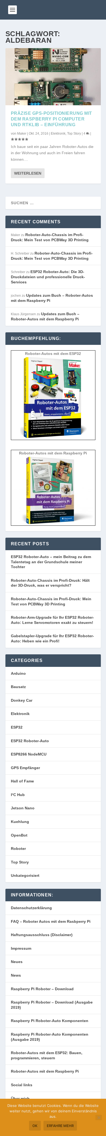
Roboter (18, 848)
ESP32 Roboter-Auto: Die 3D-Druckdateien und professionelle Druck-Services (48, 277)
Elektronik (58, 133)
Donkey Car (21, 700)
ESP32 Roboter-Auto (30, 741)
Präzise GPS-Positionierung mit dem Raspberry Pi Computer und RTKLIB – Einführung (51, 119)
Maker (21, 133)
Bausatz (18, 687)
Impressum (21, 948)
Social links (21, 1085)
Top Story (74, 133)
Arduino (18, 673)
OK (35, 1125)
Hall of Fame (22, 781)
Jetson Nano (23, 808)
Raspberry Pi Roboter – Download (42, 989)
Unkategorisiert (25, 875)
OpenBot (19, 835)
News (16, 975)
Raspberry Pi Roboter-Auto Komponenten (49, 1021)
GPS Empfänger (25, 768)
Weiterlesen (27, 173)
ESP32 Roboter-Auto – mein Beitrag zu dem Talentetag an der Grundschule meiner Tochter (51, 562)
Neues (17, 961)
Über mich (20, 1098)
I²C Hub (18, 795)
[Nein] (98, 1117)
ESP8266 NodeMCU (28, 754)
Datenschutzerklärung (31, 908)
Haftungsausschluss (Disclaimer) (42, 935)
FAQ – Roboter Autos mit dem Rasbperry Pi (51, 921)
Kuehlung (20, 821)
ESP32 (17, 727)
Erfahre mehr (60, 1125)
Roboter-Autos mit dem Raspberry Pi (45, 1071)
